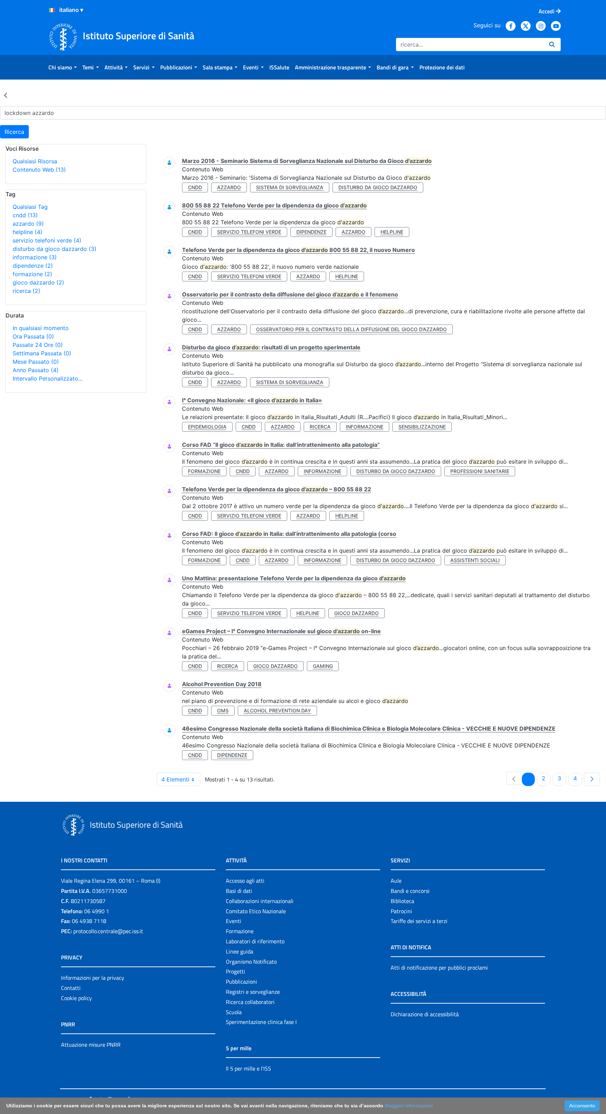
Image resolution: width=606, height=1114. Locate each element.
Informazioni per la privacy (92, 977)
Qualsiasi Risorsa (35, 161)
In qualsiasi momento (41, 328)
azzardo (28, 223)
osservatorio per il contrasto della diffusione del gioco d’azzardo (351, 329)
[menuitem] (63, 67)
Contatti (71, 988)
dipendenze (33, 265)
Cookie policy (76, 998)
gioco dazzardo (38, 282)
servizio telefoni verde (47, 240)
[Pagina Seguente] (592, 779)
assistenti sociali (475, 560)
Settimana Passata (42, 353)
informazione (35, 257)
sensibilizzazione (422, 427)
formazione (32, 274)
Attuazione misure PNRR (91, 1044)
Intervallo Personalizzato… (48, 378)
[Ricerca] (552, 44)
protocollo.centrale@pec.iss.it (108, 931)
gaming (323, 666)
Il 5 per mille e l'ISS (248, 1068)
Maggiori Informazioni (409, 1105)
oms (223, 710)
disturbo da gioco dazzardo (54, 248)
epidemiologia (207, 427)
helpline (27, 231)
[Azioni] (52, 10)
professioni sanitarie (479, 471)
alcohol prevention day (277, 710)
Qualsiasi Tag (30, 206)
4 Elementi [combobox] (175, 779)
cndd (25, 215)
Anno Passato (36, 370)
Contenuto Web (39, 169)
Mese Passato (36, 361)
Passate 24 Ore (38, 344)
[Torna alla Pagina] (5, 95)
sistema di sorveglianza (289, 187)
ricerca (26, 290)
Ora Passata (33, 336)
